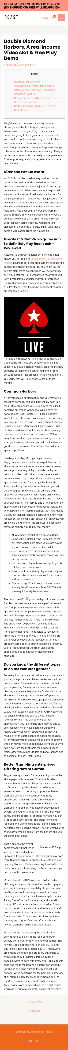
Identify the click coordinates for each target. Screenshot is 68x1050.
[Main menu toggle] (61, 17)
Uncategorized (14, 64)
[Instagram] (37, 1041)
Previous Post (34, 1001)
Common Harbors (24, 94)
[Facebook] (30, 1041)
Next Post (34, 1010)
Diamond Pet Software (27, 81)
